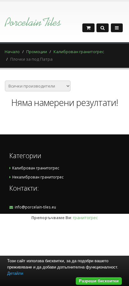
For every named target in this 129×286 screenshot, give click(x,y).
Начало (12, 51)
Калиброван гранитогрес (79, 51)
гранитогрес (85, 217)
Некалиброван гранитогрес (38, 176)
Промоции (36, 51)
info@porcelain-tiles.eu (35, 206)
